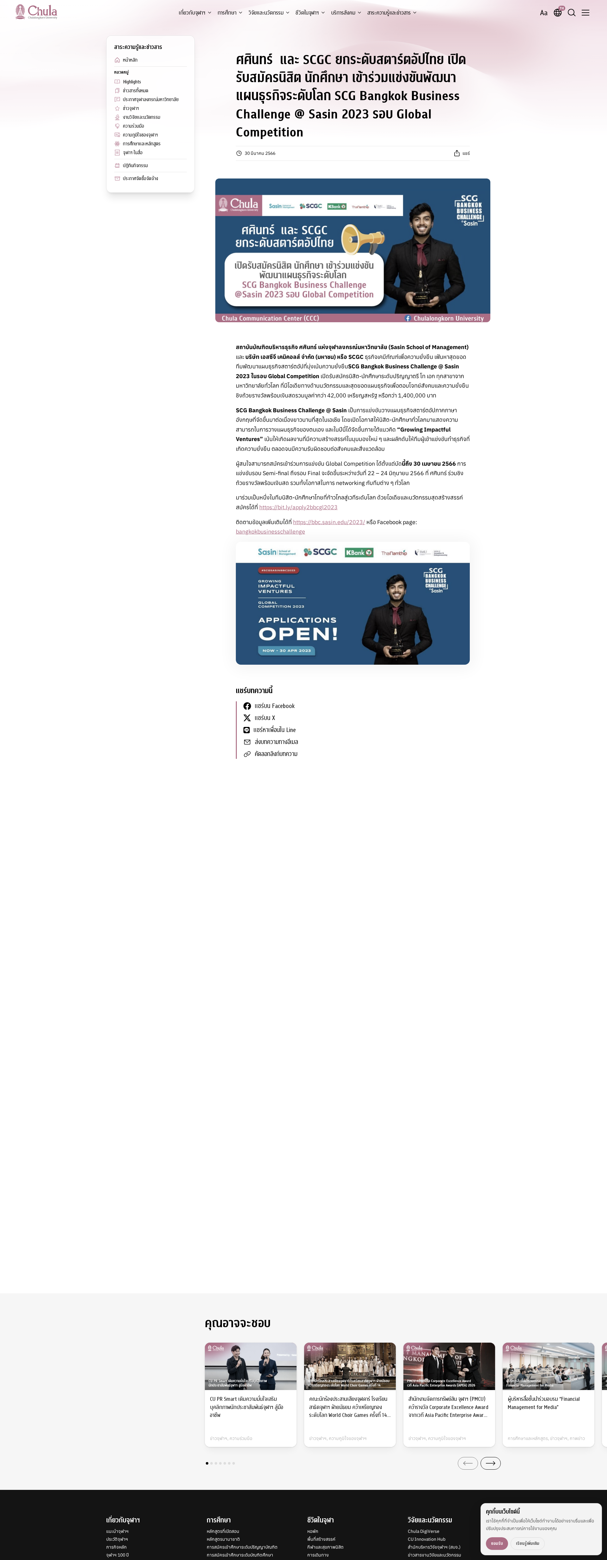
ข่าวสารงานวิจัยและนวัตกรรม (434, 1555)
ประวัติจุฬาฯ (117, 1539)
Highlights (132, 82)
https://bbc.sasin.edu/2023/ (329, 522)
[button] (207, 1463)
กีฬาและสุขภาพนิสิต (325, 1547)
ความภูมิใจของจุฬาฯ (140, 135)
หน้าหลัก (130, 60)
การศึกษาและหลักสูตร (142, 144)
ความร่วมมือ (133, 126)
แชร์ (466, 153)
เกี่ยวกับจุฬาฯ (192, 12)
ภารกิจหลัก (116, 1547)
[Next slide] (491, 1463)
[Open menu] (585, 12)
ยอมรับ (497, 1543)
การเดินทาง (318, 1555)
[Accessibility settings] (543, 12)
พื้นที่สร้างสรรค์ (321, 1539)
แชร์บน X (265, 718)
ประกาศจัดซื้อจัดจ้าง (140, 178)
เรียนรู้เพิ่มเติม (527, 1543)
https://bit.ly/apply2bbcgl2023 (298, 507)
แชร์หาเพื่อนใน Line (275, 730)
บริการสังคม (343, 12)
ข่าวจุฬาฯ (131, 108)
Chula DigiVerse (423, 1531)
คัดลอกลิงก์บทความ (276, 754)
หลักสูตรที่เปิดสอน (223, 1531)
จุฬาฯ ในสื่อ (133, 152)
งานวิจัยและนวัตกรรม (141, 117)
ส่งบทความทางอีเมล (276, 742)
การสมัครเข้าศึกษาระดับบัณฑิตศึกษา (240, 1555)
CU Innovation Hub (426, 1539)
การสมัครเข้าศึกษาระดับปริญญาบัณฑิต (242, 1547)
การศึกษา (227, 12)
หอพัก (312, 1531)
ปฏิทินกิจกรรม (135, 165)
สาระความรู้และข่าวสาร (389, 12)
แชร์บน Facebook (275, 706)
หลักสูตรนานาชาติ (223, 1539)
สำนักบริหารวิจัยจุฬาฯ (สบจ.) (434, 1547)
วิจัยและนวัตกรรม (266, 12)
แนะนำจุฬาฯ (117, 1531)
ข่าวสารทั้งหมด (135, 91)
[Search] (571, 12)
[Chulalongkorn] (36, 12)
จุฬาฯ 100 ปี (117, 1555)
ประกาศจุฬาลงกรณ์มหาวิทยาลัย (151, 99)
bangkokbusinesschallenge (270, 531)
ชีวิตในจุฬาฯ (307, 12)
